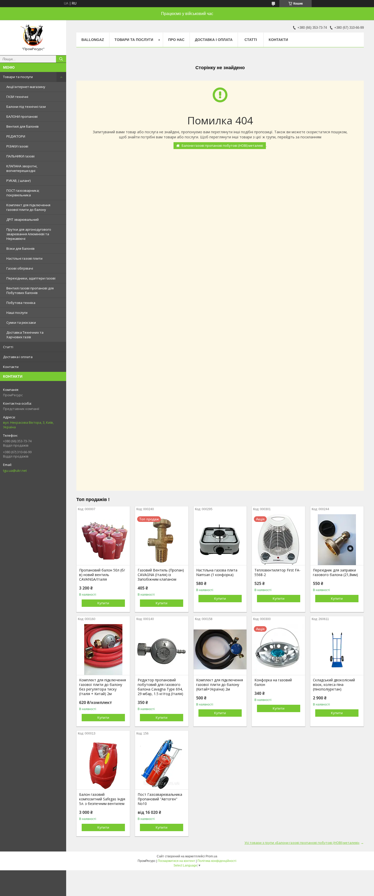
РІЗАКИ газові (17, 146)
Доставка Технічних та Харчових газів (25, 334)
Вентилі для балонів (22, 126)
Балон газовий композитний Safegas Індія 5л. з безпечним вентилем (102, 799)
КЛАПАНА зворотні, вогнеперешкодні (21, 168)
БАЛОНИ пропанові (22, 116)
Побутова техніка (20, 302)
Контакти (11, 366)
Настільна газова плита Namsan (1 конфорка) (216, 572)
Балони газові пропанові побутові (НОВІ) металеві (222, 145)
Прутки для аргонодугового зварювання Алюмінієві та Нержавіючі (28, 234)
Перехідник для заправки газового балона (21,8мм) (335, 572)
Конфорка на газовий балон (273, 682)
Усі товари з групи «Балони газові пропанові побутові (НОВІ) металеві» (301, 842)
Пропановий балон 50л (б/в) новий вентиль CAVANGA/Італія (102, 575)
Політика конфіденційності (216, 861)
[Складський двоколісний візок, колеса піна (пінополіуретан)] (337, 649)
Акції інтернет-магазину (25, 86)
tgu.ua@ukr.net (15, 470)
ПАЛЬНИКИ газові (20, 156)
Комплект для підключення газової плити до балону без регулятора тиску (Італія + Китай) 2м (102, 687)
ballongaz (92, 40)
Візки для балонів (20, 248)
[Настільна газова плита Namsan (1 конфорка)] (220, 539)
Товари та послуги (18, 77)
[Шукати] (61, 59)
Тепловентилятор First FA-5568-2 (277, 572)
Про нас (176, 40)
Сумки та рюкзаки (21, 322)
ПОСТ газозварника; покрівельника (22, 192)
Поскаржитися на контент (176, 861)
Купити (103, 603)
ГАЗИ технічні (17, 96)
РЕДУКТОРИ (15, 136)
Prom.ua (211, 856)
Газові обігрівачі (19, 268)
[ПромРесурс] (33, 35)
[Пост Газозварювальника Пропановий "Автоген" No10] (161, 764)
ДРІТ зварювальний (22, 219)
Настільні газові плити (24, 258)
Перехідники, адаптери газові (30, 278)
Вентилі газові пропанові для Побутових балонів (30, 290)
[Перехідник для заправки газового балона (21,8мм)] (337, 539)
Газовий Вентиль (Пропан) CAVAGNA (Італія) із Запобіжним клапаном (161, 575)
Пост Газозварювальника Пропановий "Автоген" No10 (160, 799)
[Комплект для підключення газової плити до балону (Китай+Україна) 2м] (220, 649)
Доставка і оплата (18, 357)
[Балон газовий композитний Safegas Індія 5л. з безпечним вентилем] (103, 764)
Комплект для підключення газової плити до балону (28, 207)
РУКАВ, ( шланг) (18, 180)
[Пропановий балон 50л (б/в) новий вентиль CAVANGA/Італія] (103, 539)
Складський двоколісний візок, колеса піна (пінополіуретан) (334, 685)
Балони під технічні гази (26, 106)
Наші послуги (16, 312)
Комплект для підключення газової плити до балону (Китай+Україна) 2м (219, 685)
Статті (8, 347)
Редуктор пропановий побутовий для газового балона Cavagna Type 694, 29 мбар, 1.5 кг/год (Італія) (160, 687)
